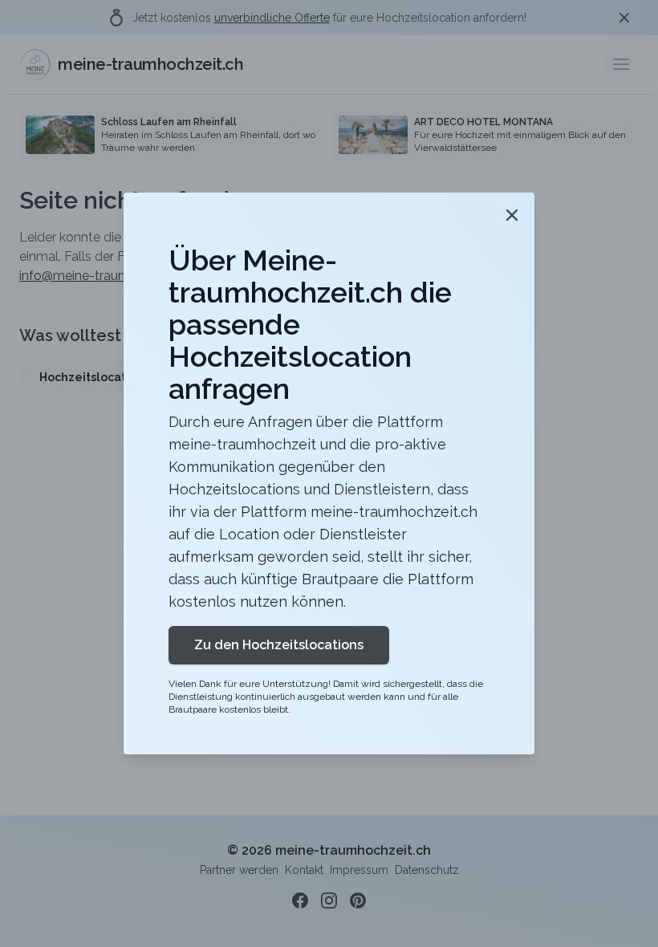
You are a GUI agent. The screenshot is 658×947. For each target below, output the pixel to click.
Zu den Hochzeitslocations (279, 644)
